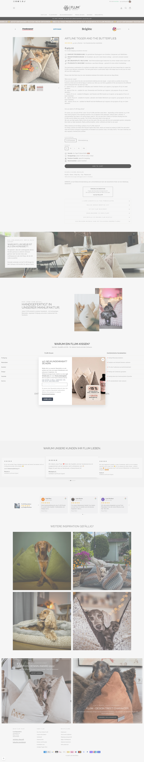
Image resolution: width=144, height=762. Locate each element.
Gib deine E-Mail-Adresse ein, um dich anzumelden (54, 380)
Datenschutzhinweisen (48, 394)
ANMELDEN (48, 399)
